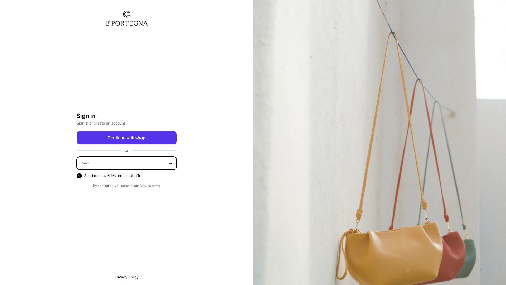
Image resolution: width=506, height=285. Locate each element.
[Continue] (170, 163)
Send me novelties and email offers (114, 175)
